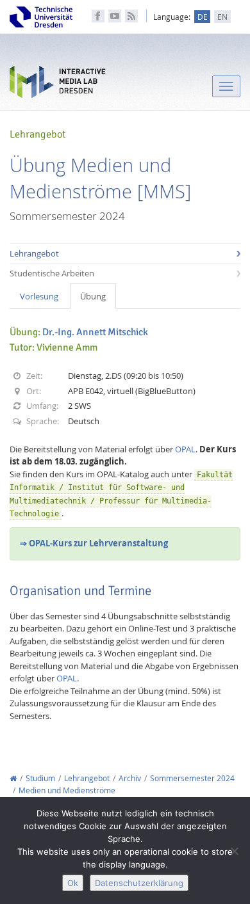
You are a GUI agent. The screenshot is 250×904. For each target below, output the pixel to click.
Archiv (130, 778)
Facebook (98, 16)
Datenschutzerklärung (139, 883)
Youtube (114, 16)
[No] (234, 851)
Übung (93, 296)
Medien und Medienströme (67, 790)
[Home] (13, 778)
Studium (40, 778)
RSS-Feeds (131, 16)
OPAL (185, 449)
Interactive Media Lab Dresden (58, 85)
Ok (72, 883)
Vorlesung (39, 296)
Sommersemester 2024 (192, 778)
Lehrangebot (34, 253)
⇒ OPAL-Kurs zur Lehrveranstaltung (94, 543)
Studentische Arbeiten (52, 273)
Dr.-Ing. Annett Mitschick (95, 332)
